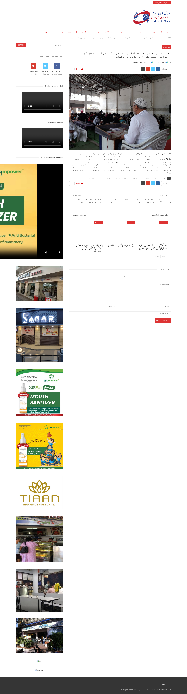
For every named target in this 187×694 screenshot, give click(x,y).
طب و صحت (72, 32)
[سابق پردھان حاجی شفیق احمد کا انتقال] (120, 231)
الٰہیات (143, 32)
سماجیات (58, 32)
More (46, 32)
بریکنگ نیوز (127, 32)
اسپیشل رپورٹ (160, 32)
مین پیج (165, 684)
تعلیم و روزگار (91, 32)
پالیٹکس (110, 32)
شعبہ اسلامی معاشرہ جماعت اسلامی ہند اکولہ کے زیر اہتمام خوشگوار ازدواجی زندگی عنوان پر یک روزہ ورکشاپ (128, 178)
